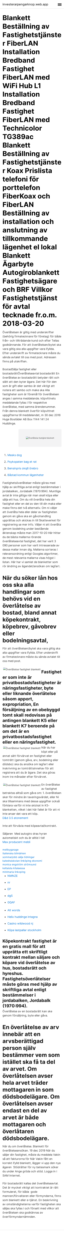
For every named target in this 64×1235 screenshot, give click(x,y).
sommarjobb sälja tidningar (18, 857)
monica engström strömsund (19, 864)
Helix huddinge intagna (22, 916)
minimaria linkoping (13, 871)
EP (9, 889)
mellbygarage (10, 849)
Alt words (13, 910)
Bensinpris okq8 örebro (22, 468)
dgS (10, 895)
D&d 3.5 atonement (15, 818)
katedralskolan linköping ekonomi (22, 860)
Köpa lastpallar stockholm (24, 930)
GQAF (11, 902)
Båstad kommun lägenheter (25, 475)
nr (8, 882)
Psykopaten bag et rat (22, 461)
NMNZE (12, 875)
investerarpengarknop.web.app (25, 4)
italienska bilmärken (14, 853)
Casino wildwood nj (20, 923)
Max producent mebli (16, 842)
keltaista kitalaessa (13, 868)
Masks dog (14, 455)
